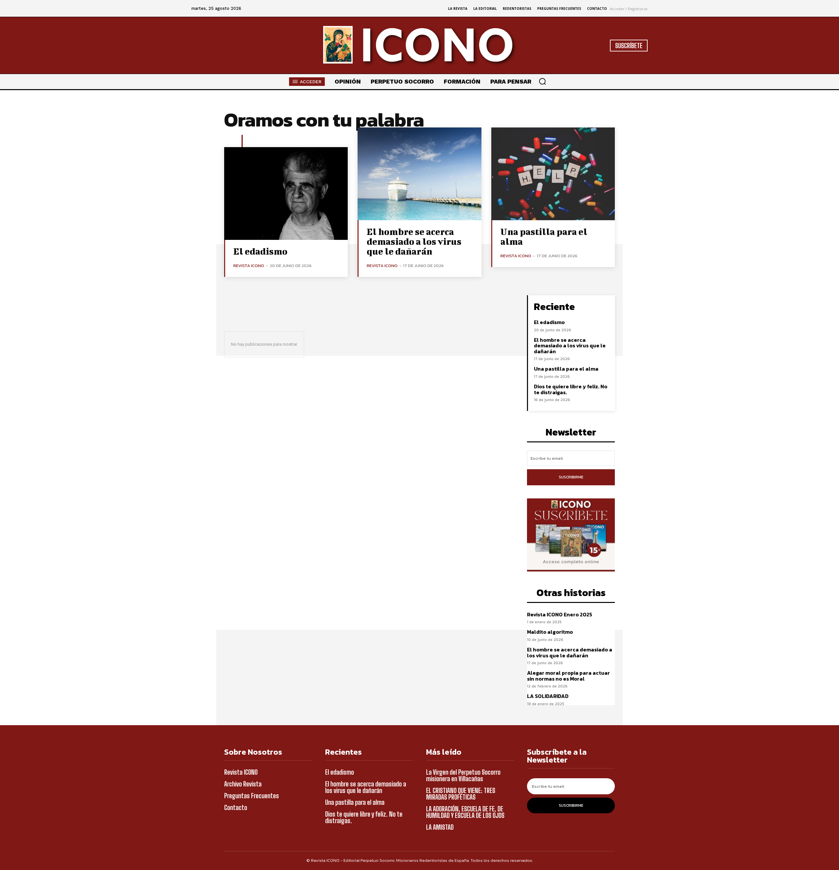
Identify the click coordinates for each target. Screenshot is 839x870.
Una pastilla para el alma (543, 236)
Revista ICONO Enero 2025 (559, 614)
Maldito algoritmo (550, 632)
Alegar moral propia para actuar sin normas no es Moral (568, 676)
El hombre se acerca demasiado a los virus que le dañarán (414, 241)
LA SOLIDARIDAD (548, 696)
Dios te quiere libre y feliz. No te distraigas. (570, 389)
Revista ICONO (248, 265)
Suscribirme (571, 477)
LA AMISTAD (440, 827)
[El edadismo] (286, 193)
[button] (542, 81)
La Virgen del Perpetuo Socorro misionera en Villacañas (463, 775)
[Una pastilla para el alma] (553, 173)
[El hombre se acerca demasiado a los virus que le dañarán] (419, 173)
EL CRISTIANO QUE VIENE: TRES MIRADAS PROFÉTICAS (460, 793)
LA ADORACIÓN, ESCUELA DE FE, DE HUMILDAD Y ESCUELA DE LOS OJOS (465, 812)
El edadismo (260, 251)
